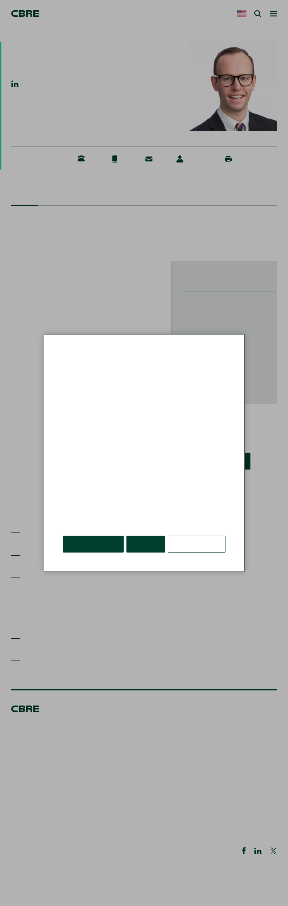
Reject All (145, 544)
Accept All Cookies (93, 544)
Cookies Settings (197, 544)
